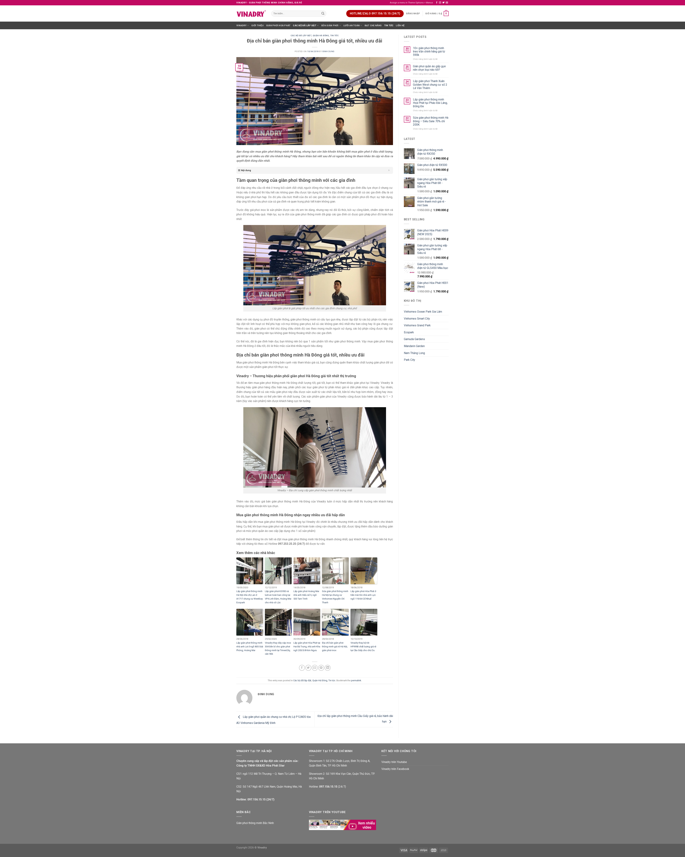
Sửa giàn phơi (329, 25)
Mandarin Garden (414, 346)
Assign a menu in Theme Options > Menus (411, 2)
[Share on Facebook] (302, 668)
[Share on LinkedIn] (328, 668)
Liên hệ (400, 25)
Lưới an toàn (351, 25)
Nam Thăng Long (414, 353)
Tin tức (389, 25)
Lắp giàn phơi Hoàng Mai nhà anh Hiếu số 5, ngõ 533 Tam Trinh (306, 595)
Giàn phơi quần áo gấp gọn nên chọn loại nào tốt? (429, 68)
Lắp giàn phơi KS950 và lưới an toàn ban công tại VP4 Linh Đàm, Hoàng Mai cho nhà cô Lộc (278, 597)
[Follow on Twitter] (443, 2)
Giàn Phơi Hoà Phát (278, 25)
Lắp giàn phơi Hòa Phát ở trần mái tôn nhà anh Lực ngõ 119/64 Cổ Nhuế (363, 595)
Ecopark (409, 332)
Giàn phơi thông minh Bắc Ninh (255, 823)
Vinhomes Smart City (417, 318)
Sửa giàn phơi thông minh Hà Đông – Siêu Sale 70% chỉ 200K (430, 121)
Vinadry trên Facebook (395, 769)
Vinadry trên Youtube (394, 762)
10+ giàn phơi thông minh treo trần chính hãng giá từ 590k (429, 51)
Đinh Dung (328, 51)
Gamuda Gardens (414, 339)
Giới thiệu (257, 25)
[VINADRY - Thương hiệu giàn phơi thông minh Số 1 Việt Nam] (251, 13)
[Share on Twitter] (308, 668)
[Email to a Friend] (315, 668)
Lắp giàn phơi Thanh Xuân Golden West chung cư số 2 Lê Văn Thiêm (430, 84)
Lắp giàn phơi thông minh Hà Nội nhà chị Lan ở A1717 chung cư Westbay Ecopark (249, 597)
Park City (409, 359)
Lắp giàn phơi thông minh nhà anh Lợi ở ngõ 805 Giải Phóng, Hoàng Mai (249, 646)
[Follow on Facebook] (437, 2)
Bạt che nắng (373, 25)
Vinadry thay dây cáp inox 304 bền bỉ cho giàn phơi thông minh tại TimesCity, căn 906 (278, 648)
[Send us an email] (447, 2)
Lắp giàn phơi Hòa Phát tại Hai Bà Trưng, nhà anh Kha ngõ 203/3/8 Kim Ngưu (306, 646)
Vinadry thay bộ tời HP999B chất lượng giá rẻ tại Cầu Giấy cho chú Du (363, 646)
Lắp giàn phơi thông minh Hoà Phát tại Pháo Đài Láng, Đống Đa (430, 103)
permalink (356, 680)
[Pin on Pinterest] (321, 668)
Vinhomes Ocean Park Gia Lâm (423, 311)
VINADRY (241, 25)
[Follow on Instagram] (440, 2)
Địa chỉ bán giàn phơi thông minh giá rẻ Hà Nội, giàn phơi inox (335, 646)
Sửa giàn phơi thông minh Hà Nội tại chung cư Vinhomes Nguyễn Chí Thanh (335, 597)
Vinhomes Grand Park (417, 325)
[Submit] (323, 14)
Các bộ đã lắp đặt (304, 25)
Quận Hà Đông (321, 35)
